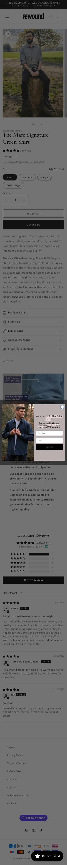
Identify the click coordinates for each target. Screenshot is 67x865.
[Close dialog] (62, 407)
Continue (49, 447)
